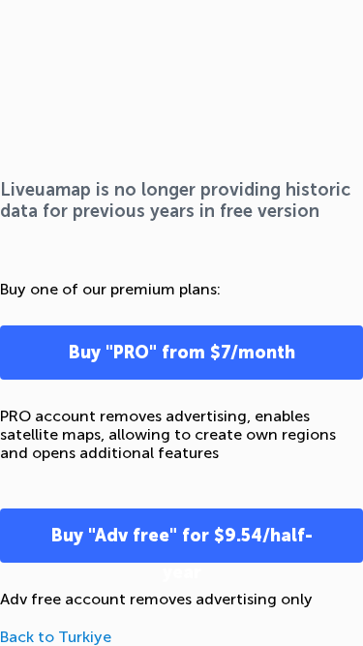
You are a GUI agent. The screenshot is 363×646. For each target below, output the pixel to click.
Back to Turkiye (55, 637)
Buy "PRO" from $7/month (182, 352)
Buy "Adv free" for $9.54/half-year (182, 544)
